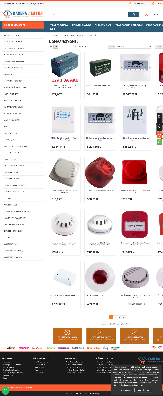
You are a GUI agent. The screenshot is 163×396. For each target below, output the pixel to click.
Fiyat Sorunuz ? (137, 303)
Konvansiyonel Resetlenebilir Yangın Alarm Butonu (135, 244)
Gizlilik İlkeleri (8, 367)
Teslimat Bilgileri (9, 375)
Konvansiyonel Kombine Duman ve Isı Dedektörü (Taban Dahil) (64, 244)
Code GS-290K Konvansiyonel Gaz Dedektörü (65, 191)
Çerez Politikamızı (151, 385)
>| (124, 317)
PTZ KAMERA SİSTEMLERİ (13, 81)
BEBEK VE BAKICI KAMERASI (14, 42)
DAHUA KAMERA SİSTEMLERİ (23, 68)
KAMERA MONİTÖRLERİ (12, 172)
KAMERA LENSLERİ (10, 133)
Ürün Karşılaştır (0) (79, 46)
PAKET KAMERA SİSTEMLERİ (128, 25)
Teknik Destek (40, 364)
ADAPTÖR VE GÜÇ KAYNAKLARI (15, 146)
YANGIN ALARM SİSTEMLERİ (23, 192)
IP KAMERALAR (23, 74)
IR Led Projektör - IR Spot (14, 166)
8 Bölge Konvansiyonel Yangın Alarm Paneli (100, 139)
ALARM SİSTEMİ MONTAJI (13, 257)
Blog (36, 370)
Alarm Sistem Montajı (105, 370)
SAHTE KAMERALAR (11, 94)
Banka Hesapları (41, 367)
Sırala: (111, 47)
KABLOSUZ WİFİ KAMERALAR (14, 61)
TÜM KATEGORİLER (16, 25)
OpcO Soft (69, 393)
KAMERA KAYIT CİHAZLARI (13, 107)
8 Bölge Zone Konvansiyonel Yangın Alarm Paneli (135, 139)
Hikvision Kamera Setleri (75, 370)
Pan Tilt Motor (10, 159)
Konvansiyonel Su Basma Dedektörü (64, 295)
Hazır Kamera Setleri (74, 372)
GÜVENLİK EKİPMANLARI (13, 152)
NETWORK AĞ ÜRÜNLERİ (23, 231)
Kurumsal (7, 362)
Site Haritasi (39, 372)
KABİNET (7, 237)
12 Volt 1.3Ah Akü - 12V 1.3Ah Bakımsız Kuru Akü (65, 86)
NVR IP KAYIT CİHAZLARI (12, 100)
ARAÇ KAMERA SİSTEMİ (23, 120)
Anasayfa (54, 35)
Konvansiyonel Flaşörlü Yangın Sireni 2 (135, 191)
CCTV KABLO (8, 198)
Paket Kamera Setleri (74, 364)
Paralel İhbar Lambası (94, 295)
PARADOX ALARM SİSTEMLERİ (15, 185)
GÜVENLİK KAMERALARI (23, 113)
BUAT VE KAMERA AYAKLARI (14, 224)
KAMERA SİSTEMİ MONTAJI (13, 250)
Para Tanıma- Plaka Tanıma (23, 218)
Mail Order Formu (41, 362)
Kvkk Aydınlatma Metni (12, 364)
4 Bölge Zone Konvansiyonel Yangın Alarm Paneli (65, 139)
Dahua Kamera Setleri (74, 367)
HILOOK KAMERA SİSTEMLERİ (23, 55)
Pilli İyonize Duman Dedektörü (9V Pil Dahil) (135, 296)
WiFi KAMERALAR (103, 25)
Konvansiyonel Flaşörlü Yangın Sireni (100, 190)
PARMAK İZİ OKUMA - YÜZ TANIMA (16, 211)
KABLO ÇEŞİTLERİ (23, 139)
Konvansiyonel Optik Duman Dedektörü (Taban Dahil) (100, 244)
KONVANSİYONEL (94, 35)
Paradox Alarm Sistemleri (107, 367)
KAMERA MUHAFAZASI (12, 179)
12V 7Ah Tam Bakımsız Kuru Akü (98, 85)
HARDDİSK (8, 126)
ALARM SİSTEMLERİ (23, 244)
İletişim (6, 378)
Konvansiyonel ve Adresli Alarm (109, 372)
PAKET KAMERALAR (59, 25)
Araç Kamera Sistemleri (75, 362)
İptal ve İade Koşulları (11, 370)
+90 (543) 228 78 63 (140, 3)
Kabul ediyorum (143, 390)
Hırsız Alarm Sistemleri (106, 362)
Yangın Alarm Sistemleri (106, 364)
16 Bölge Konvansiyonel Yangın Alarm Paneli (135, 86)
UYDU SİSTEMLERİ (23, 205)
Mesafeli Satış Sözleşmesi (13, 372)
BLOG (52, 29)
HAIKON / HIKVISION (81, 25)
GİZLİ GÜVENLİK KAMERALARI (15, 87)
